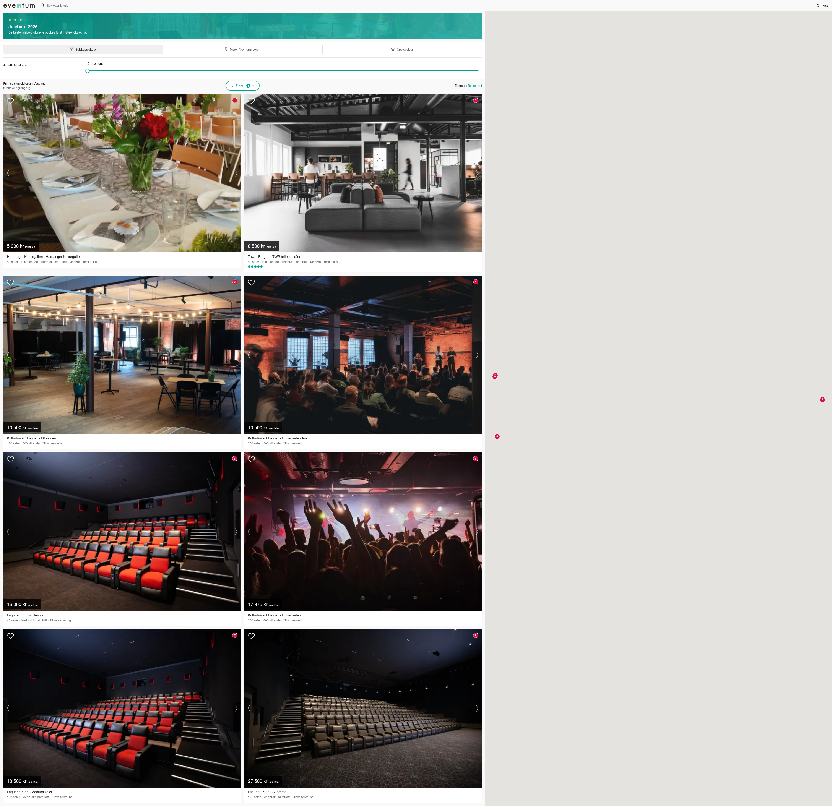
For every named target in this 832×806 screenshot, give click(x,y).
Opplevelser (405, 49)
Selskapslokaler (86, 49)
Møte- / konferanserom (245, 49)
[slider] (87, 71)
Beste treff (475, 85)
